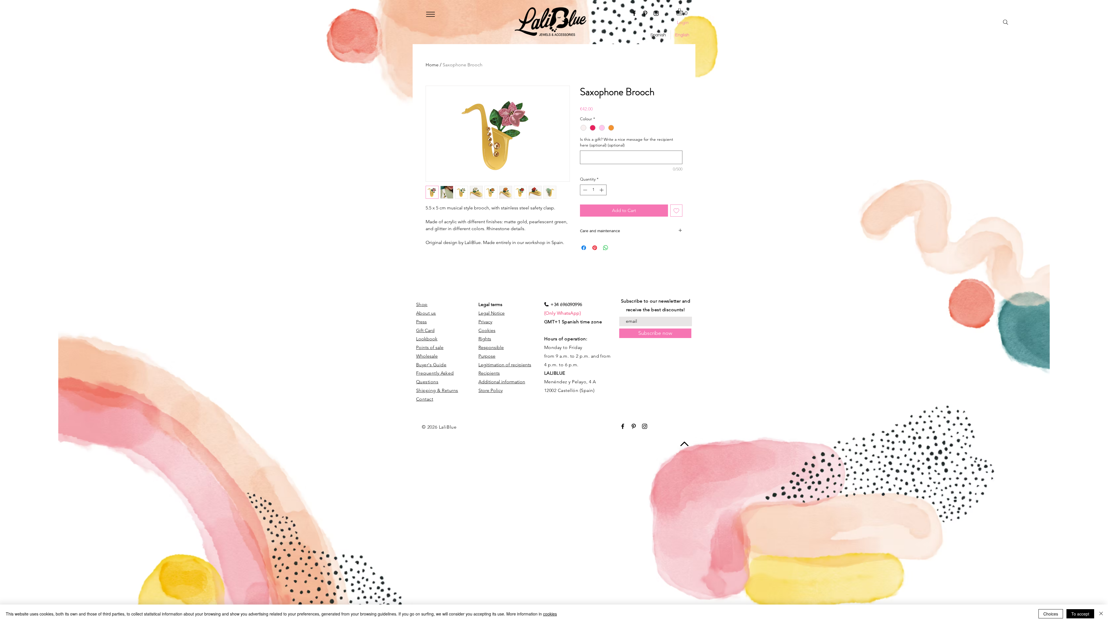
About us (426, 313)
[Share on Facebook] (583, 247)
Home (432, 64)
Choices (1050, 614)
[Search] (1006, 22)
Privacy (485, 321)
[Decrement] (584, 190)
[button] (430, 14)
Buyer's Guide (431, 364)
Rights (484, 338)
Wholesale (427, 356)
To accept (1080, 614)
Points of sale (429, 347)
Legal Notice (491, 313)
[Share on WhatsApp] (605, 247)
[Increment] (602, 190)
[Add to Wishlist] (676, 210)
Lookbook (426, 338)
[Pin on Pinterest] (594, 247)
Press (421, 321)
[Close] (1101, 613)
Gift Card (425, 330)
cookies (550, 614)
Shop (422, 304)
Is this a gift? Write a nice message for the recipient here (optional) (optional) (626, 142)
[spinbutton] (593, 190)
